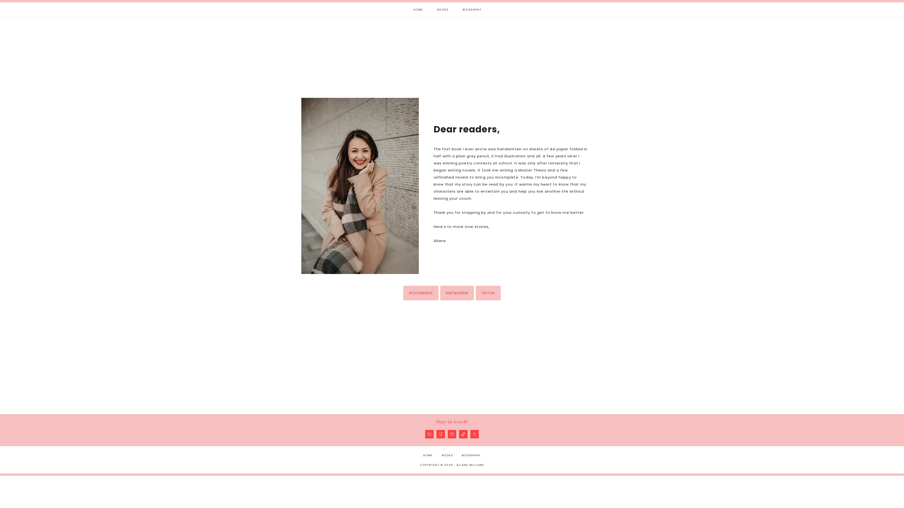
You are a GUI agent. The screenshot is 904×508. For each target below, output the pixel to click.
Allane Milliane (452, 53)
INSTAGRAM (457, 292)
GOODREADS (421, 292)
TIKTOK (488, 292)
